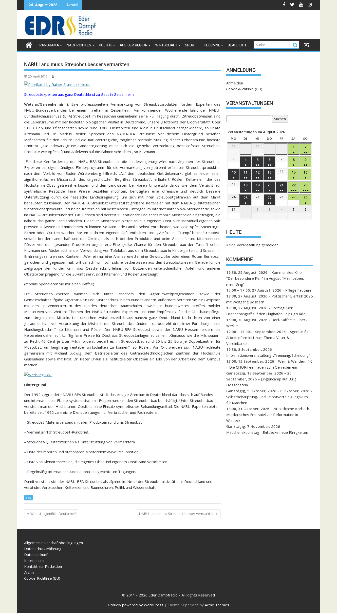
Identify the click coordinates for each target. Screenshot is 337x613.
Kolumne (212, 45)
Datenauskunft (36, 554)
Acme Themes (217, 604)
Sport (190, 45)
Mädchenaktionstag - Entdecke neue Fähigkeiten (267, 432)
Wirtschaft (166, 45)
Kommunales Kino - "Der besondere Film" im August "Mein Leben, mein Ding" (265, 278)
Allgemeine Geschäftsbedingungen (53, 542)
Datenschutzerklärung (42, 548)
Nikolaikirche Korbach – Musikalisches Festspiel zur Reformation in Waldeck (269, 414)
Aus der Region (134, 45)
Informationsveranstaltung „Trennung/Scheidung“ (268, 355)
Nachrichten (79, 45)
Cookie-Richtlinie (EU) (244, 88)
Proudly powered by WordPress (135, 604)
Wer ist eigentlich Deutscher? (53, 513)
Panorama (49, 45)
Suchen (279, 119)
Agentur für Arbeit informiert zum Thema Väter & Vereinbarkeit (267, 337)
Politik (105, 45)
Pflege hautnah (298, 290)
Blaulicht (237, 45)
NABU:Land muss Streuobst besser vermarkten (176, 513)
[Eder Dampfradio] (29, 44)
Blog (28, 497)
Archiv (29, 572)
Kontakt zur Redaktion (43, 566)
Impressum (34, 560)
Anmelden (234, 82)
